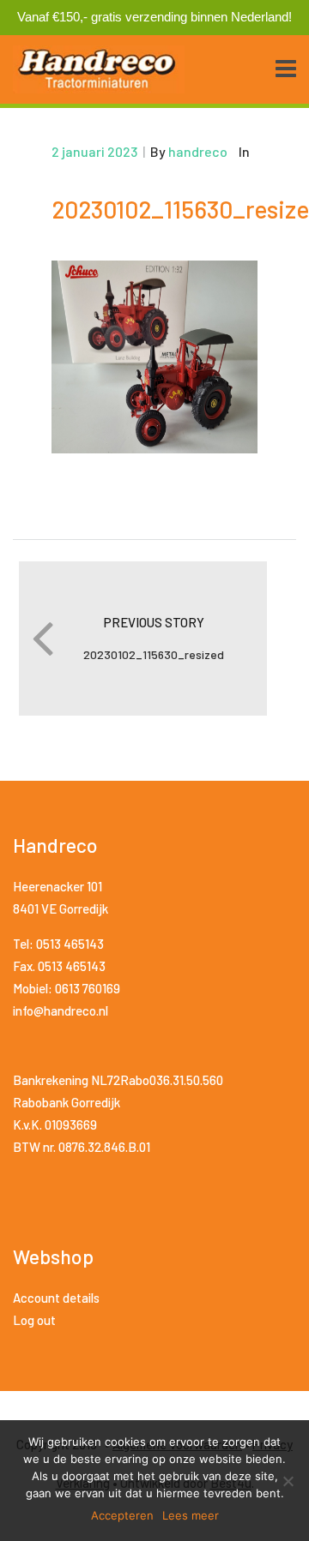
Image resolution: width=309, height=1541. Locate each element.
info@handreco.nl (60, 1010)
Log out (34, 1320)
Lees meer (190, 1515)
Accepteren (122, 1515)
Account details (56, 1297)
